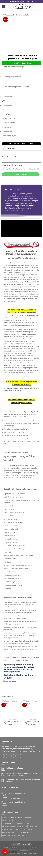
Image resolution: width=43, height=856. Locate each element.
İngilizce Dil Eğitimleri (18, 835)
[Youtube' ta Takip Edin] (20, 756)
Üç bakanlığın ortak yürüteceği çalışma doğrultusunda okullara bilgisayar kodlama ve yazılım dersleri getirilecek (19, 668)
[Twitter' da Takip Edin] (10, 756)
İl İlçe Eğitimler (6, 835)
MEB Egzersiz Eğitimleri (8, 826)
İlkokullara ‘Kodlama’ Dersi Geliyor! (18, 676)
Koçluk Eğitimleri (7, 820)
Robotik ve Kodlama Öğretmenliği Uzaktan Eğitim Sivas (32, 722)
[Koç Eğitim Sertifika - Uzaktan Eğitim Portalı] (22, 6)
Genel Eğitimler (12, 817)
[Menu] (40, 6)
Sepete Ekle (11, 728)
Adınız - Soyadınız (8, 148)
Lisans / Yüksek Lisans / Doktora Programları (15, 823)
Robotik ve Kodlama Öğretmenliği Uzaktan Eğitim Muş (11, 722)
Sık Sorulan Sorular (28, 849)
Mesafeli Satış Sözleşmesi (30, 848)
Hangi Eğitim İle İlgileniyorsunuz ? (13, 165)
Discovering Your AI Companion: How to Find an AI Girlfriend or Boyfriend (23, 774)
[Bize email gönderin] (13, 756)
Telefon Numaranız (8, 157)
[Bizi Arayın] (5, 852)
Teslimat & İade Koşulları (12, 848)
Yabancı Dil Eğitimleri (8, 832)
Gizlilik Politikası (14, 849)
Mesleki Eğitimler (22, 826)
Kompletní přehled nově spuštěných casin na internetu (23, 780)
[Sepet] (3, 6)
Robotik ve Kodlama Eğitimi (23, 829)
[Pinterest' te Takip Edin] (16, 756)
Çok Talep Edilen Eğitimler (24, 832)
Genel (4, 817)
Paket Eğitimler (33, 826)
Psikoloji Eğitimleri (7, 829)
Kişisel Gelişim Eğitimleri (25, 817)
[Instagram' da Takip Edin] (6, 756)
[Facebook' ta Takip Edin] (3, 756)
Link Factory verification (15, 768)
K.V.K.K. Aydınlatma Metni (22, 850)
